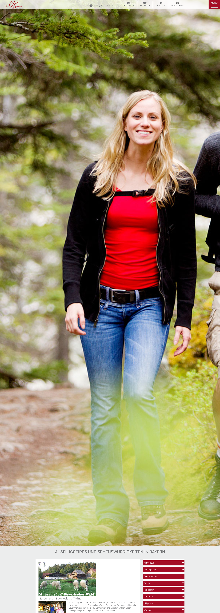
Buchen (161, 6)
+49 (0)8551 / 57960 (103, 6)
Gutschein (128, 6)
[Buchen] (161, 3)
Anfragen (145, 6)
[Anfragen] (145, 3)
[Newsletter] (177, 3)
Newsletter (177, 6)
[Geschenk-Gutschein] (128, 3)
